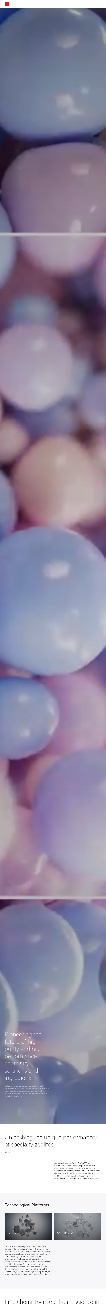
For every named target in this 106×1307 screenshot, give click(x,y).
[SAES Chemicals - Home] (13, 4)
